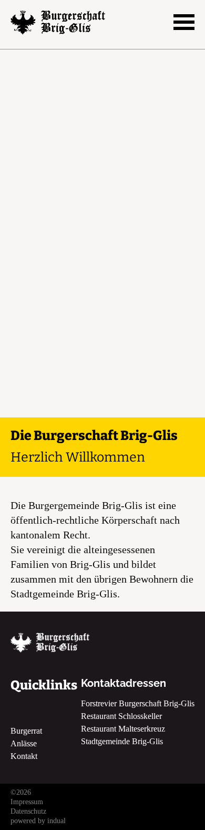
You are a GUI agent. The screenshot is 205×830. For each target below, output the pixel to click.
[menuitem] (102, 802)
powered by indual (38, 821)
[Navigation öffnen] (183, 22)
